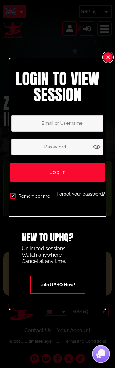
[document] (57, 184)
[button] (108, 57)
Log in (57, 172)
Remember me (34, 196)
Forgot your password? (81, 193)
